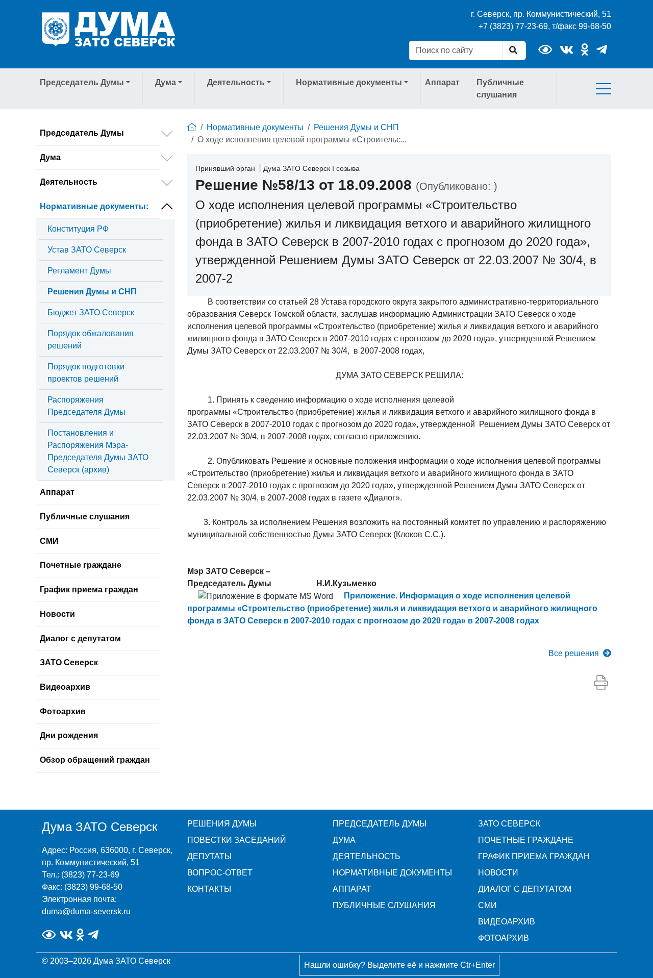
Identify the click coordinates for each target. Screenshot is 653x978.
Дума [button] (165, 82)
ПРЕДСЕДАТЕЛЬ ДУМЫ (379, 823)
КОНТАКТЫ (209, 889)
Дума (50, 157)
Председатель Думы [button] (82, 82)
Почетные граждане (80, 565)
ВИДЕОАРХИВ (506, 921)
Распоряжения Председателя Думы (86, 405)
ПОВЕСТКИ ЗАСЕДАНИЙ (236, 840)
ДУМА (344, 840)
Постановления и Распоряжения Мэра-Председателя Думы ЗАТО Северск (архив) (97, 451)
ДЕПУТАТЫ (209, 856)
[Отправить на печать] (601, 683)
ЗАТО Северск (69, 662)
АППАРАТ (352, 889)
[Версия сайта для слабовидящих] (545, 50)
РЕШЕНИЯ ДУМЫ (222, 823)
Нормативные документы (94, 206)
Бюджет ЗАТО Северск (90, 312)
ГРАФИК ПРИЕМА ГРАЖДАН (534, 856)
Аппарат (442, 82)
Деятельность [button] (236, 82)
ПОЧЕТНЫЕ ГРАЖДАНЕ (525, 840)
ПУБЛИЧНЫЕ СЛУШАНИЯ (384, 905)
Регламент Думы (79, 270)
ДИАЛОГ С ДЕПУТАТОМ (524, 889)
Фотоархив (63, 711)
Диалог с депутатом (80, 638)
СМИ (49, 541)
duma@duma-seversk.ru (86, 911)
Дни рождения (69, 735)
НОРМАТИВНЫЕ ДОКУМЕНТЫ (392, 872)
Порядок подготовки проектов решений (85, 372)
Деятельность (68, 182)
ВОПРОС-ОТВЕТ (220, 872)
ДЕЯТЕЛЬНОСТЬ (366, 856)
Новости (57, 614)
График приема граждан (89, 589)
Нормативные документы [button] (349, 82)
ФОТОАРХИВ (503, 938)
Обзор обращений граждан (95, 760)
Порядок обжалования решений (90, 339)
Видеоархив (65, 687)
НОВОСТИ (498, 872)
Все (573, 653)
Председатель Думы (82, 133)
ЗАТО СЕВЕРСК (509, 823)
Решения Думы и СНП (92, 291)
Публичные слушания (500, 88)
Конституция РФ (78, 228)
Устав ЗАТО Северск (86, 249)
